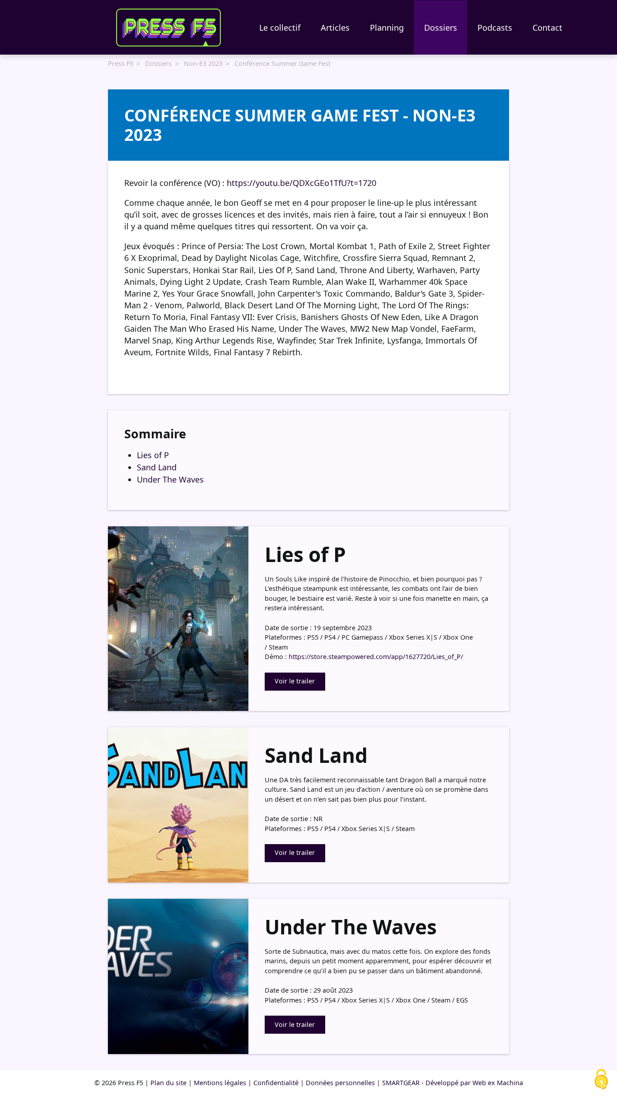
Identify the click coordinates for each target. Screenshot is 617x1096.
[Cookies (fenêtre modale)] (601, 1079)
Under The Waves (170, 479)
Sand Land (157, 467)
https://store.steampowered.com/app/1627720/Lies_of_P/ (376, 656)
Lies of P (153, 455)
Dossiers (440, 27)
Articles (335, 27)
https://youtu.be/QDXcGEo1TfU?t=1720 (301, 182)
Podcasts (494, 27)
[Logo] (168, 27)
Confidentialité (276, 1082)
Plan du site (168, 1082)
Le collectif (279, 27)
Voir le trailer (295, 681)
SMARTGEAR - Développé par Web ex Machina (452, 1082)
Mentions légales (220, 1082)
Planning (387, 27)
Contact (547, 27)
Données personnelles (340, 1082)
